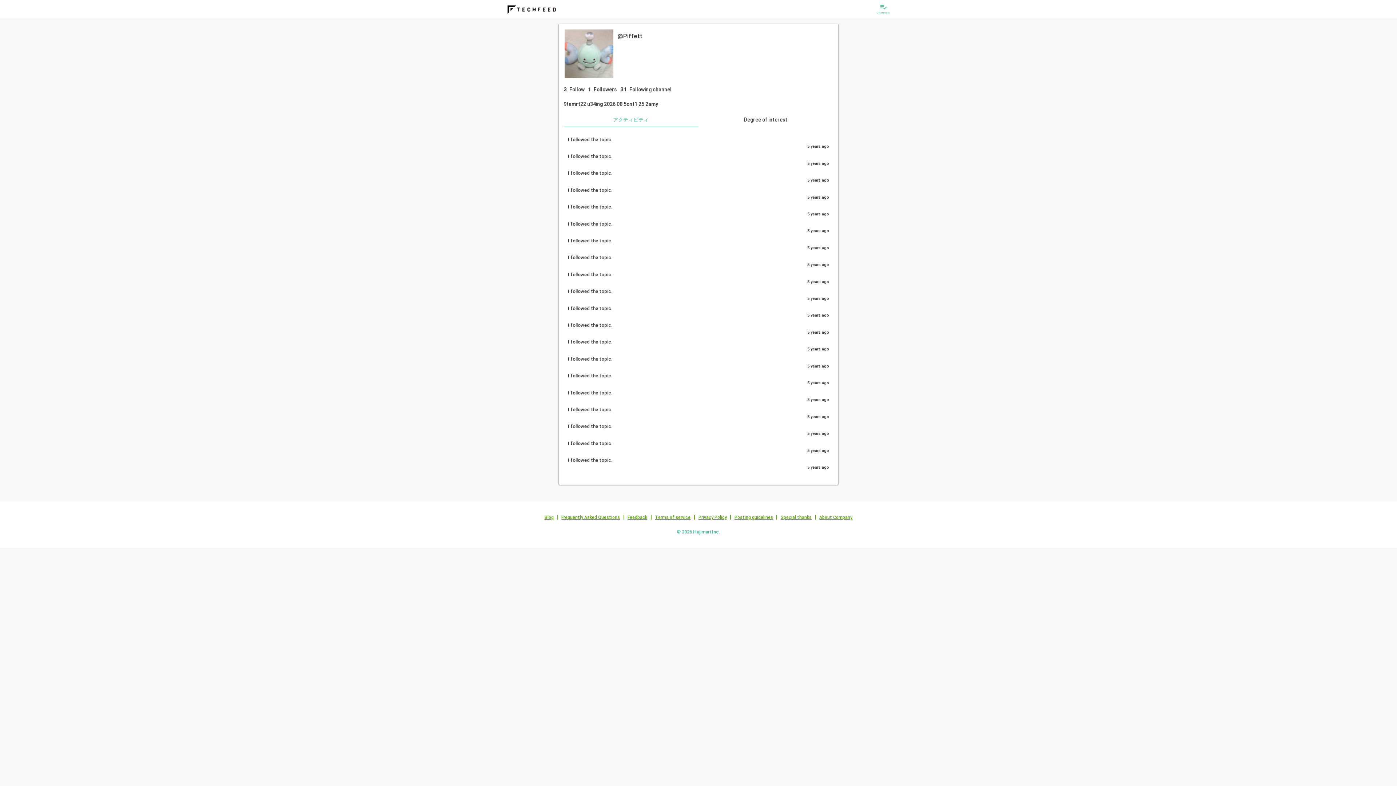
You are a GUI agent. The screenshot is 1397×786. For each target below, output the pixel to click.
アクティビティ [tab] (631, 120)
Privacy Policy (712, 517)
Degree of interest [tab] (765, 120)
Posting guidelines (754, 517)
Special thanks (796, 517)
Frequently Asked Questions (590, 517)
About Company (835, 517)
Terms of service (672, 517)
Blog (549, 517)
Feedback (637, 517)
